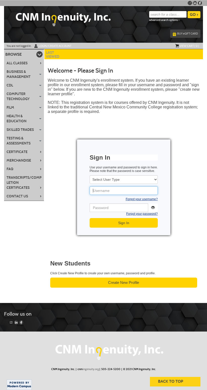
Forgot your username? (142, 199)
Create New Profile (123, 282)
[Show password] (153, 208)
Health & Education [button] (17, 118)
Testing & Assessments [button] (19, 140)
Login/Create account (55, 46)
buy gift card (187, 33)
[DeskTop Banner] (57, 18)
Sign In (123, 223)
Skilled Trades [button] (20, 130)
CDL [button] (10, 85)
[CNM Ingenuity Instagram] (190, 3)
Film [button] (10, 107)
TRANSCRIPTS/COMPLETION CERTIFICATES (24, 182)
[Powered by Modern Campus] (19, 384)
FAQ (24, 169)
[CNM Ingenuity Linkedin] (195, 3)
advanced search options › (164, 20)
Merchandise (24, 160)
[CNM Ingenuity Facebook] (200, 3)
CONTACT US (24, 196)
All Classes (24, 63)
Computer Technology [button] (18, 96)
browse (13, 54)
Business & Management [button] (19, 74)
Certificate (24, 151)
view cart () (189, 46)
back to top (170, 381)
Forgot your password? (142, 214)
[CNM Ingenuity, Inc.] (103, 349)
